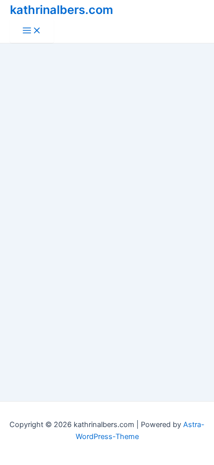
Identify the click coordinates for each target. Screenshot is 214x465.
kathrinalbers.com (61, 9)
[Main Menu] (32, 31)
